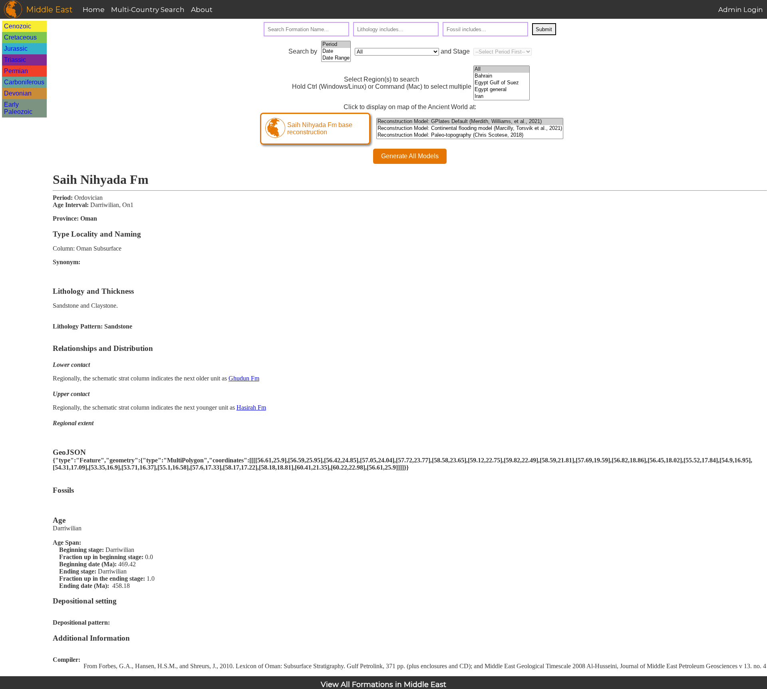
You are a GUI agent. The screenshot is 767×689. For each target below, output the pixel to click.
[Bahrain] (501, 76)
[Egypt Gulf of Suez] (501, 83)
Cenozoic (17, 26)
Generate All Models (410, 156)
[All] (501, 69)
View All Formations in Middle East (383, 684)
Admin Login (740, 10)
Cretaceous (20, 37)
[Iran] (501, 96)
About (202, 10)
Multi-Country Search (148, 10)
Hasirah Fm (251, 407)
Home (94, 10)
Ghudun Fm (244, 378)
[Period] (336, 44)
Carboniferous (24, 82)
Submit (544, 29)
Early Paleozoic (18, 108)
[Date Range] (336, 58)
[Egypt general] (501, 89)
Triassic (15, 59)
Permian (16, 71)
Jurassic (16, 48)
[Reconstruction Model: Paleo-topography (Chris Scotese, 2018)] (470, 135)
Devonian (18, 93)
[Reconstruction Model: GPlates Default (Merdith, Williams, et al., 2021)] (470, 121)
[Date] (336, 51)
